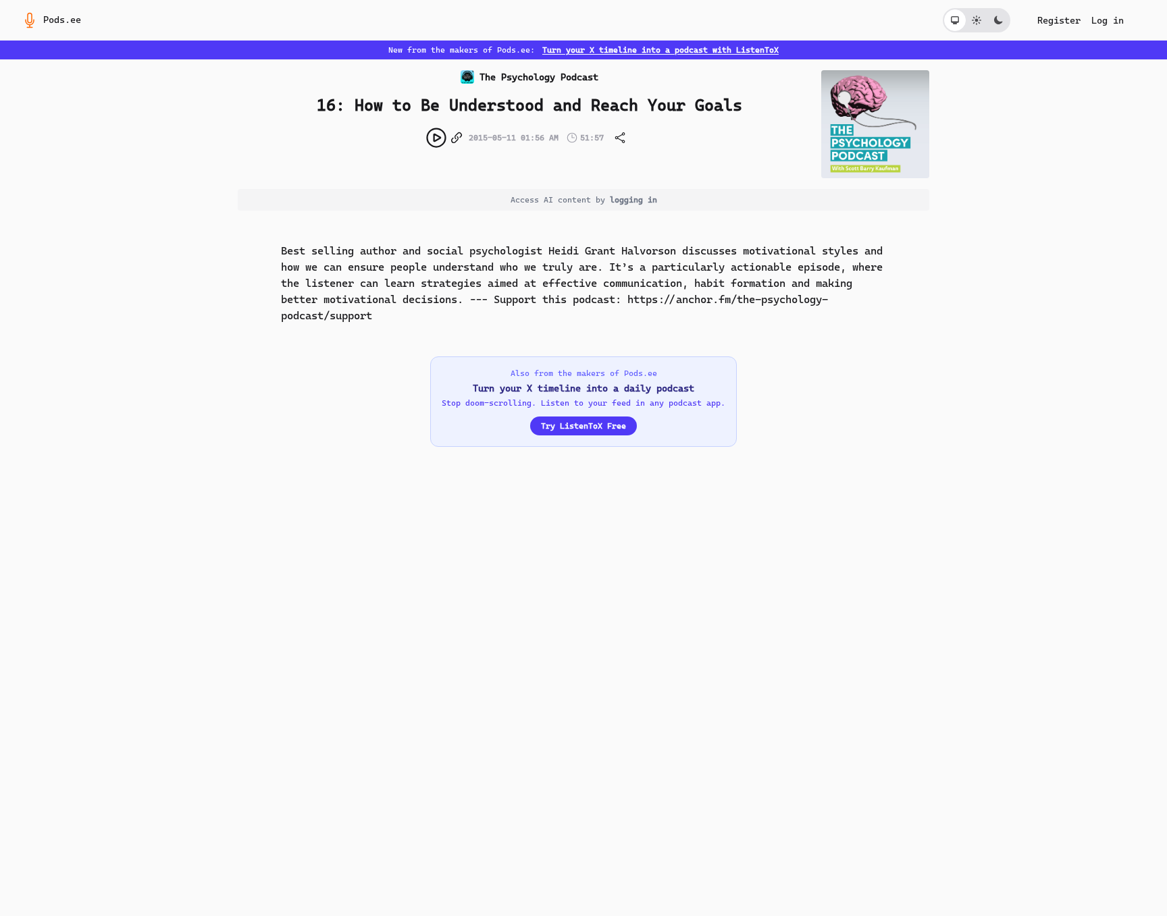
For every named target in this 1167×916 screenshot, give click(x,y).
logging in (633, 200)
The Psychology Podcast (538, 77)
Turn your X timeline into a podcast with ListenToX (660, 50)
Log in (1107, 20)
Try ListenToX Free (583, 426)
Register (1059, 20)
